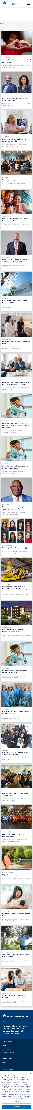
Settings (16, 1101)
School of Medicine (8, 1069)
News (4, 1045)
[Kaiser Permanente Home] (16, 1017)
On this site (8, 1042)
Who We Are (7, 1049)
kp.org (5, 1062)
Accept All (16, 1106)
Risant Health (7, 1066)
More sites (7, 1059)
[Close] (31, 1073)
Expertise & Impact (8, 1052)
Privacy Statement (23, 1098)
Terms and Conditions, (10, 1098)
